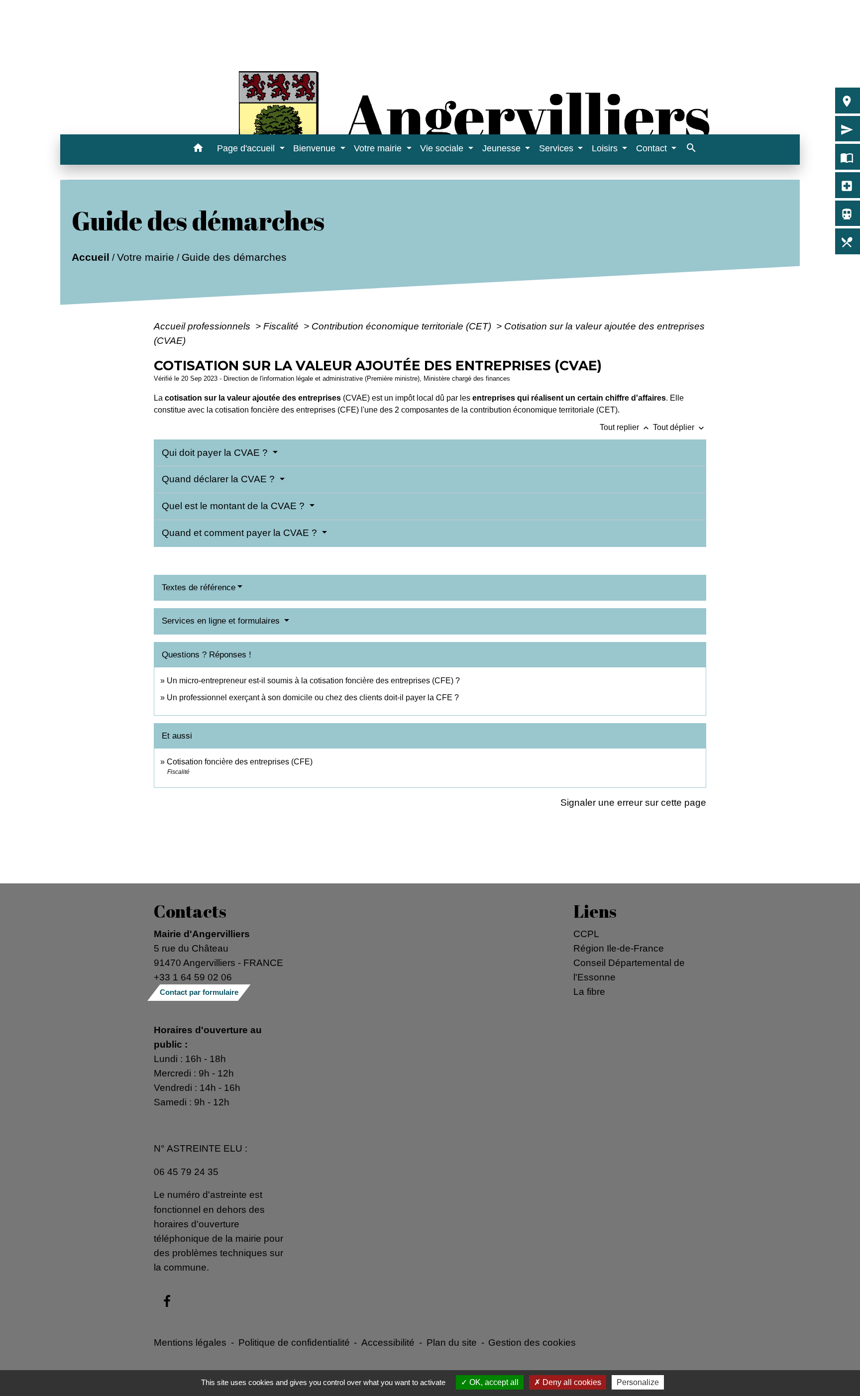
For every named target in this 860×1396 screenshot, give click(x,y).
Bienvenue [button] (315, 148)
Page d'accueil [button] (247, 148)
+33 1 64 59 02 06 (193, 976)
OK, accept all (493, 1382)
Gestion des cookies (532, 1342)
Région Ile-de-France (618, 948)
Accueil (90, 257)
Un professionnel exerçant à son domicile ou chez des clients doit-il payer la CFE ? (313, 697)
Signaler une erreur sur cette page (633, 802)
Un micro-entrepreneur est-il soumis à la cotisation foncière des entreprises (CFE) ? (313, 680)
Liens (595, 911)
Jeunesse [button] (502, 148)
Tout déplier (679, 427)
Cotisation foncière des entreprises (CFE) (240, 761)
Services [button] (557, 148)
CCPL (586, 933)
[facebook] (167, 1301)
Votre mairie (145, 257)
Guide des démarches (234, 257)
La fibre (589, 991)
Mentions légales (190, 1342)
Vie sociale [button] (443, 148)
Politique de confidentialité (294, 1342)
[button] (198, 149)
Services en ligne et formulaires (222, 621)
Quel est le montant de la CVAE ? (234, 506)
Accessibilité (388, 1342)
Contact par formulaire (199, 992)
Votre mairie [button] (379, 148)
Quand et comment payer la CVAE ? (241, 533)
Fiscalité (282, 326)
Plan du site (452, 1342)
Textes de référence (198, 587)
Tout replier (625, 427)
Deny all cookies (570, 1382)
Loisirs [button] (606, 148)
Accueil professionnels (203, 326)
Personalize (638, 1382)
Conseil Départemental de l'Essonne (629, 969)
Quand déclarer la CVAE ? (219, 479)
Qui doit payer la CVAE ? (216, 452)
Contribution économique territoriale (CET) (403, 326)
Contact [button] (652, 148)
